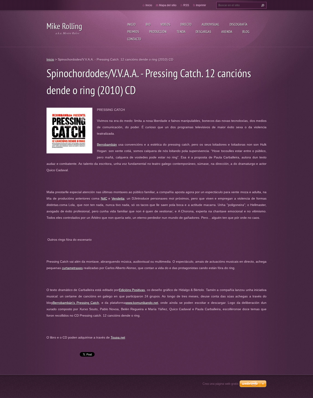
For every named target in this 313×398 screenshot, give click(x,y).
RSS (186, 5)
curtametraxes (72, 268)
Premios (133, 31)
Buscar (262, 5)
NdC (104, 198)
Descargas (203, 31)
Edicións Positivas (132, 290)
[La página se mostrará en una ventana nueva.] (69, 130)
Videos (165, 24)
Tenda (181, 31)
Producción (158, 31)
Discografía (238, 24)
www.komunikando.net (142, 303)
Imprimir (201, 5)
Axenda (226, 31)
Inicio (131, 24)
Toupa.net (118, 337)
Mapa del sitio (167, 5)
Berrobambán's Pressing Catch (76, 303)
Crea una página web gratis (221, 383)
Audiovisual (211, 24)
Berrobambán (107, 144)
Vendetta (118, 198)
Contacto (134, 39)
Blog (246, 31)
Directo (186, 24)
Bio (148, 24)
